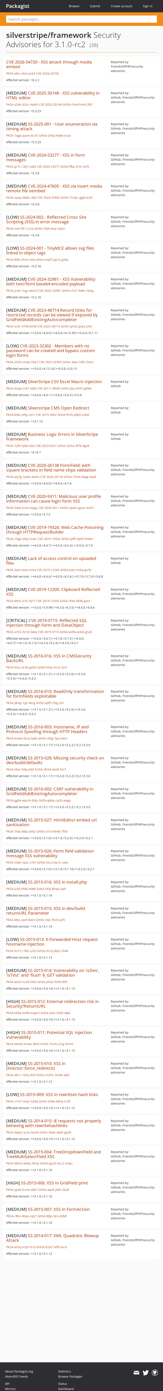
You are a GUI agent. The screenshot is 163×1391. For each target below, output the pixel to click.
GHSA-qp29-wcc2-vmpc (56, 1163)
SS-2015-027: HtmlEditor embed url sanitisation (51, 822)
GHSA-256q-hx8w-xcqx (55, 135)
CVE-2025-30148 (50, 104)
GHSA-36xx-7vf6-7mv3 (77, 362)
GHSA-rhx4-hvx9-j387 (78, 104)
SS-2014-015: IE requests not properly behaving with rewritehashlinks (53, 1123)
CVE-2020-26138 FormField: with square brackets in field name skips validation (51, 467)
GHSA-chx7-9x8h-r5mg (78, 291)
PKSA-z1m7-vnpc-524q (22, 1101)
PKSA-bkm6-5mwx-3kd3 (22, 1044)
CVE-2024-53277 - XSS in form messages (45, 157)
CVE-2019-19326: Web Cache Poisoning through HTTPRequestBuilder (55, 529)
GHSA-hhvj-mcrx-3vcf (52, 667)
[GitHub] (155, 1373)
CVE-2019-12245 (48, 570)
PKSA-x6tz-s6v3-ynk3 (20, 73)
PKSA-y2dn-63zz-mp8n (22, 104)
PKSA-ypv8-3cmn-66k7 (22, 1190)
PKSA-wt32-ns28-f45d (21, 982)
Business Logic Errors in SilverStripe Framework (52, 436)
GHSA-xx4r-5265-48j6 (55, 1013)
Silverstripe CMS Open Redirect (58, 408)
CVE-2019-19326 (49, 539)
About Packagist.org (19, 1371)
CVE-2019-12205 (47, 601)
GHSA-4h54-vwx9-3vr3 (50, 769)
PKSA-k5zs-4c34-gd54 (21, 667)
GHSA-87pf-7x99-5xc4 (52, 1247)
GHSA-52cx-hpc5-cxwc (52, 862)
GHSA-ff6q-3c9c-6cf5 (74, 166)
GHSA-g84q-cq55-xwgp (55, 800)
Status (62, 1384)
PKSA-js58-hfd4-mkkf (21, 889)
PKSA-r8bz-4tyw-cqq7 (21, 1216)
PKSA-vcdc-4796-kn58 (21, 326)
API (7, 1384)
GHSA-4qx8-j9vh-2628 (53, 1190)
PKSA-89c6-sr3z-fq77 (20, 601)
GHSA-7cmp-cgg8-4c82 (77, 197)
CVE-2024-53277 (48, 166)
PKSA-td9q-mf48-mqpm (23, 1013)
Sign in (148, 6)
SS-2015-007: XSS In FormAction (59, 1209)
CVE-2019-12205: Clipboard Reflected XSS (53, 591)
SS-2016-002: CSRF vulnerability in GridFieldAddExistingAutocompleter (49, 791)
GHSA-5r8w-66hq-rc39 (54, 1101)
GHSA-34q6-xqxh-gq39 (55, 1132)
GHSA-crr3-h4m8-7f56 (52, 831)
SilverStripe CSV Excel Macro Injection (65, 381)
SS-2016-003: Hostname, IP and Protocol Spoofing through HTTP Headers (47, 729)
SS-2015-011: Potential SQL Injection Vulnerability (49, 1035)
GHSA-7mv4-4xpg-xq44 (80, 477)
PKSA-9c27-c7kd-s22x (21, 951)
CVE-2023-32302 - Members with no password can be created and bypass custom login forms (50, 350)
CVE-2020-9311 (48, 508)
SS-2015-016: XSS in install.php (57, 882)
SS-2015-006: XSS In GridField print (54, 1183)
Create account (121, 6)
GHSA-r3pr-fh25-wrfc (51, 920)
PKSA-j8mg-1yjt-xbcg (20, 703)
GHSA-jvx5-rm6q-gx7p (75, 570)
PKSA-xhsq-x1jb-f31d (21, 1247)
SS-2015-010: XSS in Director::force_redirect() (35, 1066)
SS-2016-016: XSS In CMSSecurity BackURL (48, 658)
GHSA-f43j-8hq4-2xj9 (51, 889)
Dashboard (66, 1389)
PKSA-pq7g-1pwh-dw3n (22, 477)
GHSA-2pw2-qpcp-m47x (77, 508)
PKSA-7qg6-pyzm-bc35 (22, 135)
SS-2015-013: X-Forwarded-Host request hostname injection (52, 941)
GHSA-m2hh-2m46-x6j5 (53, 1075)
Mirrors (10, 1389)
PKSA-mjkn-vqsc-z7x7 (21, 862)
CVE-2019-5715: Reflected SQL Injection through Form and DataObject (46, 623)
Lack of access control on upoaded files (51, 560)
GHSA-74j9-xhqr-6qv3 (49, 229)
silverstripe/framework (48, 35)
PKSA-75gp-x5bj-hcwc (21, 539)
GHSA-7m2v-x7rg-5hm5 (56, 1044)
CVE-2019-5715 (48, 632)
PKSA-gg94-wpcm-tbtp (22, 800)
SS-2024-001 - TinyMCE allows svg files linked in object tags (50, 250)
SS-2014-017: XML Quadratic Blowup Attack (52, 1238)
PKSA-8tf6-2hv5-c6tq (20, 260)
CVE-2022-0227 (46, 446)
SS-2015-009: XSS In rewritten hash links (59, 1094)
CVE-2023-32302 (50, 362)
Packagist (18, 6)
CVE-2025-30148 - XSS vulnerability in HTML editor (53, 95)
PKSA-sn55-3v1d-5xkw (21, 632)
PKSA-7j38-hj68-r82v (20, 446)
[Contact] (136, 1373)
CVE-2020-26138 (51, 477)
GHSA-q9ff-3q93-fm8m (77, 539)
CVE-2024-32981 (49, 291)
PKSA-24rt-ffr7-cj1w (20, 229)
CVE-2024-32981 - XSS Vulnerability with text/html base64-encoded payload (50, 281)
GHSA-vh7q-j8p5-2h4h (52, 951)
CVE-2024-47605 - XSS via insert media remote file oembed (54, 188)
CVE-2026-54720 (47, 73)
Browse (74, 6)
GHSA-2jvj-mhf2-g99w (76, 388)
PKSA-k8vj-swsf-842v (20, 920)
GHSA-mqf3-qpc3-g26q (52, 260)
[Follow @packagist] (146, 1373)
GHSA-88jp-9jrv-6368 (52, 1216)
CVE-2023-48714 (48, 326)
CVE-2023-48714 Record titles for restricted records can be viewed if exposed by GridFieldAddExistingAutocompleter (52, 314)
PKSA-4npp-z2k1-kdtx (21, 388)
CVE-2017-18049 (48, 388)
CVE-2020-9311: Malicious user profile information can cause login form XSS (53, 498)
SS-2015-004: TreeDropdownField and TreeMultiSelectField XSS (53, 1154)
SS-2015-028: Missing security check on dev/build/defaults (55, 760)
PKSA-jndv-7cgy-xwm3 (21, 291)
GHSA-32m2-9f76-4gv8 (73, 446)
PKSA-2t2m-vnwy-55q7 (22, 362)
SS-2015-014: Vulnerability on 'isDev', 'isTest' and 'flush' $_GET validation (52, 972)
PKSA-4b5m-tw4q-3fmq (22, 1163)
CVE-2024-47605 (48, 197)
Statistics (64, 1371)
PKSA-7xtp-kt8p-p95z (21, 831)
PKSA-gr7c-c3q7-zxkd (21, 166)
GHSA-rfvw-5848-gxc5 (75, 601)
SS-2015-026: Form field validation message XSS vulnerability (50, 853)
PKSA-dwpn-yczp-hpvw (22, 1132)
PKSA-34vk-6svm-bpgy (21, 508)
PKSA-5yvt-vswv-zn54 (21, 570)
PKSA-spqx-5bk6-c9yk (21, 197)
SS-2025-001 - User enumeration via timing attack (51, 126)
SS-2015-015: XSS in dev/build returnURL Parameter (45, 910)
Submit (95, 6)
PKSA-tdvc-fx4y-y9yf (20, 769)
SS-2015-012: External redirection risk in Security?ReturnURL (52, 1004)
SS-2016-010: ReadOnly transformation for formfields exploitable (55, 693)
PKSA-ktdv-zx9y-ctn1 (20, 415)
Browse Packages (70, 1376)
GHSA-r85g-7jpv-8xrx (52, 738)
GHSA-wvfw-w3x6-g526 (76, 632)
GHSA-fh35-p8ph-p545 (73, 415)
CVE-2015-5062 (46, 415)
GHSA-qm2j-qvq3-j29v (76, 326)
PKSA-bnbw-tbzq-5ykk (21, 738)
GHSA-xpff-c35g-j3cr (50, 703)
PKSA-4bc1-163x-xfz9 (21, 1075)
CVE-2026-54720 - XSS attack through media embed (49, 64)
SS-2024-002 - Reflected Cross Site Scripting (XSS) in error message (46, 219)
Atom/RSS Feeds (16, 1376)
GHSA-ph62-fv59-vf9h (52, 982)
